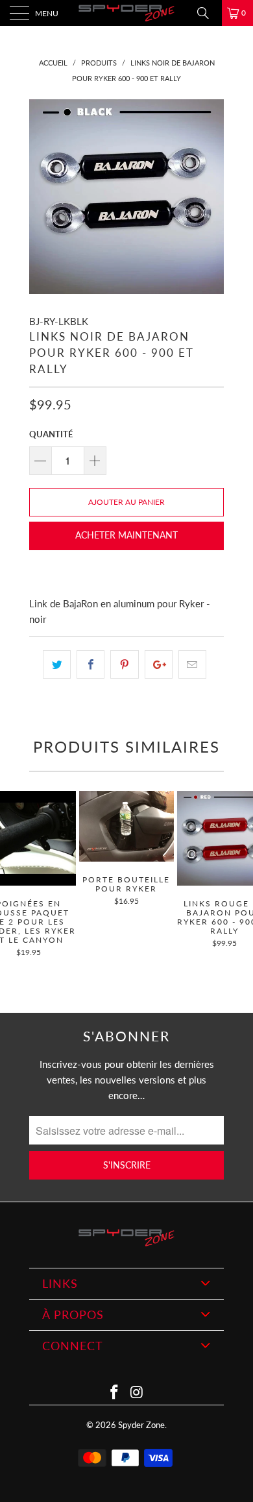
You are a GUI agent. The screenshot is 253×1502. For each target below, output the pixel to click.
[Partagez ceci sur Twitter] (57, 664)
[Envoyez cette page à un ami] (192, 664)
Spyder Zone (141, 1425)
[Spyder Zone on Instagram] (137, 1393)
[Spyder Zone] (127, 13)
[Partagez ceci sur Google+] (159, 664)
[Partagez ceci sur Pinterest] (124, 664)
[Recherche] (207, 13)
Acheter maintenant (126, 534)
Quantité (51, 434)
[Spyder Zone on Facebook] (115, 1393)
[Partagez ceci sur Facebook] (90, 664)
